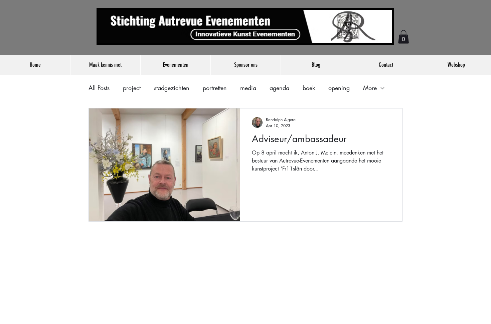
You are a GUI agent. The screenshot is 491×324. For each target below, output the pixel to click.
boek (309, 88)
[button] (403, 37)
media (248, 88)
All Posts (99, 88)
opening (339, 88)
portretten (215, 88)
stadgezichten (171, 88)
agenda (279, 88)
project (132, 88)
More (370, 88)
